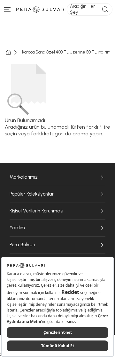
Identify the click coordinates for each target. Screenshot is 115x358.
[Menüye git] (7, 11)
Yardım (17, 228)
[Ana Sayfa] (13, 52)
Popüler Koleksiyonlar (32, 194)
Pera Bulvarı (22, 244)
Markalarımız (24, 177)
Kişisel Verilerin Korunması (36, 211)
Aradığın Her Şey (82, 9)
